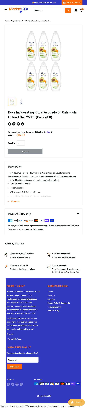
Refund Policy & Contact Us (58, 303)
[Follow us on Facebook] (8, 384)
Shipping (51, 299)
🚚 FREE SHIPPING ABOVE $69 (44, 2)
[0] (80, 10)
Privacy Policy (53, 310)
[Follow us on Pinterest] (21, 384)
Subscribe (14, 367)
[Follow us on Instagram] (17, 384)
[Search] (68, 10)
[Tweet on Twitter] (18, 124)
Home (7, 21)
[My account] (76, 10)
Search (50, 291)
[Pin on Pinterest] (14, 124)
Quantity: (12, 143)
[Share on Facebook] (9, 124)
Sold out (25, 151)
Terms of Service (54, 307)
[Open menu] (6, 10)
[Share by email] (22, 124)
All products (15, 21)
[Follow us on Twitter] (12, 384)
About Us (51, 295)
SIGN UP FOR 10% (73, 2)
